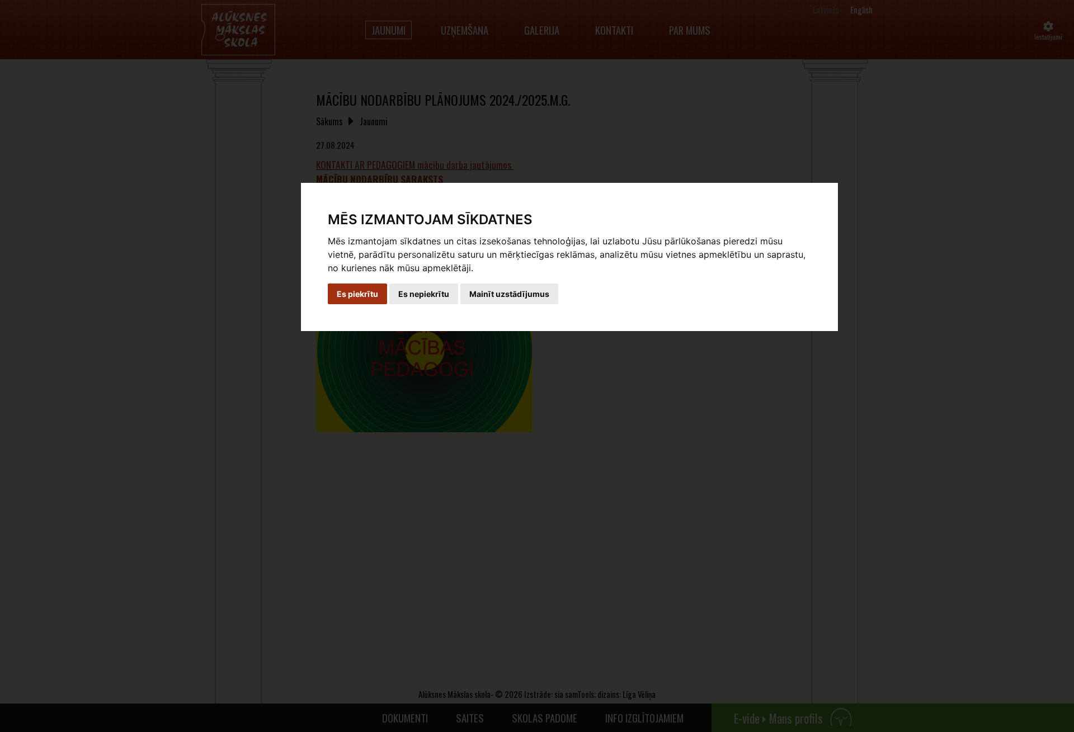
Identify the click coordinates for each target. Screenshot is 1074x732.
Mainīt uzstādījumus (509, 294)
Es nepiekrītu (423, 294)
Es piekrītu (357, 294)
